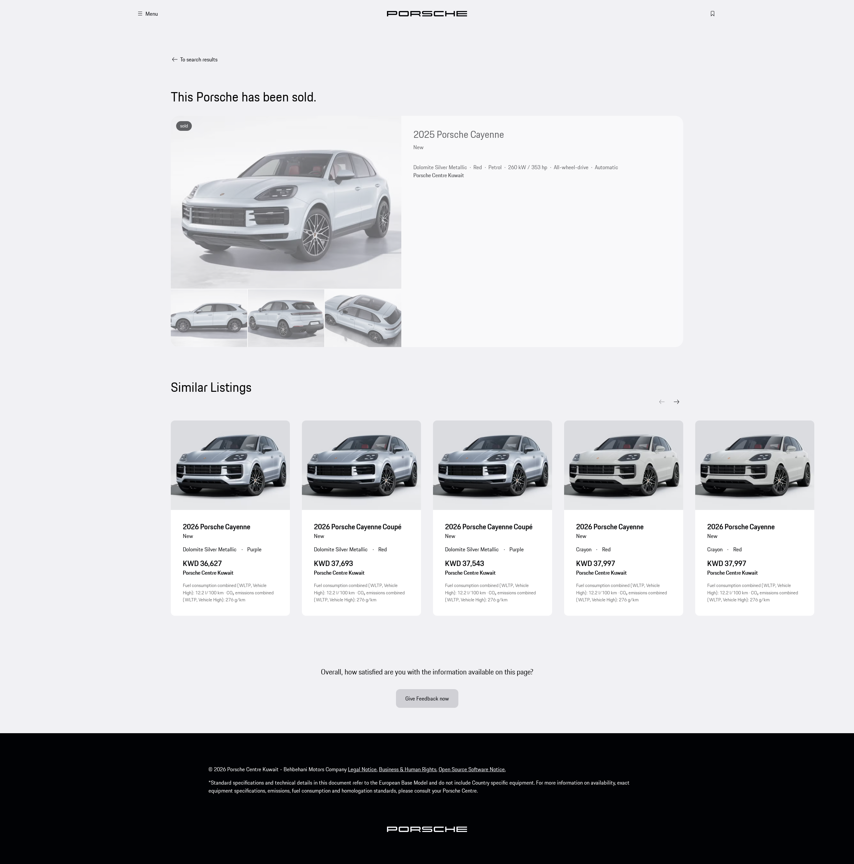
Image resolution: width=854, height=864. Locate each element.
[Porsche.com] (427, 13)
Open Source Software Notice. (472, 769)
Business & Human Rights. (408, 769)
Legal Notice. (363, 769)
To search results (199, 59)
